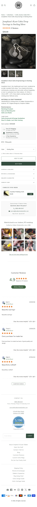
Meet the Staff (18, 447)
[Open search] (5, 5)
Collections (10, 15)
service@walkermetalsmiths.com (19, 407)
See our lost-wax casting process (18, 254)
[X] (26, 490)
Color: (2, 149)
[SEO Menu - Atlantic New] (2, 5)
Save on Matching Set (8, 111)
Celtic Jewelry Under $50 (22, 15)
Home (3, 15)
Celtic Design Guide (18, 479)
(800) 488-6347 (18, 402)
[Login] (31, 5)
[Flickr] (15, 490)
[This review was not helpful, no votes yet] (33, 321)
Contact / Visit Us (18, 450)
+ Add (30, 194)
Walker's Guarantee (18, 473)
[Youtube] (29, 490)
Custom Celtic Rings (18, 458)
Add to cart (18, 158)
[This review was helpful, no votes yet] (30, 321)
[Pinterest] (22, 490)
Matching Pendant (7, 109)
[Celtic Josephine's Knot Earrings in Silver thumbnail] (12, 74)
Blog (18, 452)
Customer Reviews (18, 455)
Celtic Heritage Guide (18, 481)
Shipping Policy (18, 468)
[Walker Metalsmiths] (18, 5)
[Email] (8, 490)
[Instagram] (18, 490)
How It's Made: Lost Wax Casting (12, 120)
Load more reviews (18, 384)
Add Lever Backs (6, 113)
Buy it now (18, 164)
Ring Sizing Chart (18, 476)
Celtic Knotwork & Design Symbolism (13, 118)
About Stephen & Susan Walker (18, 445)
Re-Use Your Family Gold (18, 460)
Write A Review (18, 287)
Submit (30, 435)
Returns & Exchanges (18, 471)
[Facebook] (11, 490)
